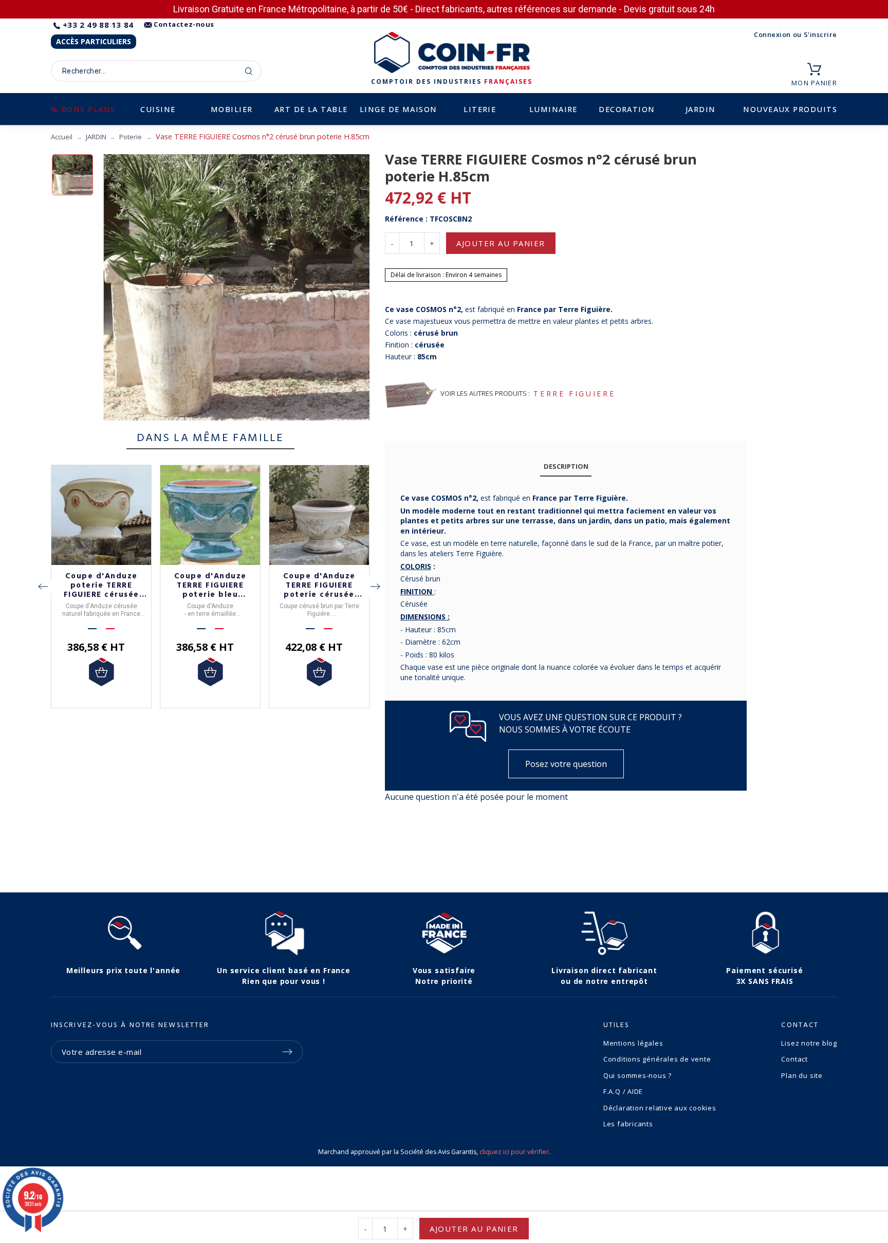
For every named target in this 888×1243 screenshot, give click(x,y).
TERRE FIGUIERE (574, 393)
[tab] (565, 466)
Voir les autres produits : (485, 393)
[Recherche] (249, 71)
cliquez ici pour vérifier (514, 1151)
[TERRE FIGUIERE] (410, 393)
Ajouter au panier (500, 243)
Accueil (61, 136)
